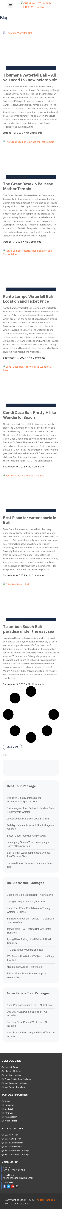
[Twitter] (8, 1186)
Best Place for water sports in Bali (29, 520)
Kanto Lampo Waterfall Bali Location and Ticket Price (28, 299)
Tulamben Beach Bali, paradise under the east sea (28, 629)
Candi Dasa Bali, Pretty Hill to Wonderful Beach (29, 415)
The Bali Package (45, 1199)
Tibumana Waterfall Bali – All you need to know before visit (30, 77)
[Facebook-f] (4, 1186)
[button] (10, 5)
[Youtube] (12, 1186)
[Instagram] (17, 1186)
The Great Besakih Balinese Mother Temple (28, 186)
